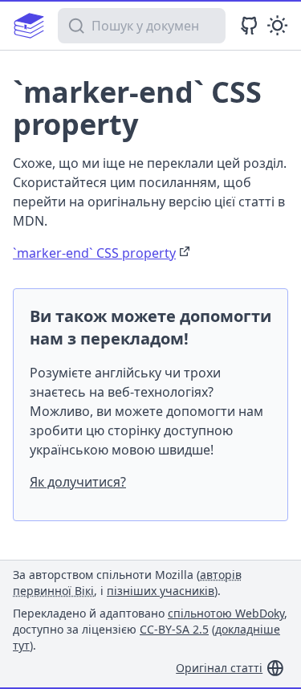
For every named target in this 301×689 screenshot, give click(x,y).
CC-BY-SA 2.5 (174, 629)
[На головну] (29, 26)
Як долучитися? (78, 482)
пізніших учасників (160, 590)
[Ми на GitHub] (249, 25)
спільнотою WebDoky (226, 613)
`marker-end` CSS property (94, 253)
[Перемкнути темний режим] (277, 25)
